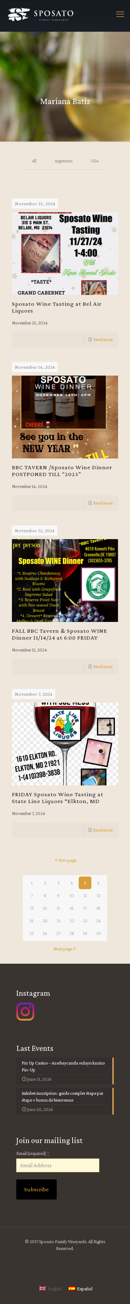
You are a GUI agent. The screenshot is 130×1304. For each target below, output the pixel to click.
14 (45, 908)
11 (85, 895)
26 (45, 933)
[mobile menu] (120, 14)
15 (58, 908)
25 (32, 933)
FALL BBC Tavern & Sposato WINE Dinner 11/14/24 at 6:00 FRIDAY (59, 634)
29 (85, 933)
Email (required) (32, 1153)
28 (71, 933)
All (34, 160)
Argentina (64, 160)
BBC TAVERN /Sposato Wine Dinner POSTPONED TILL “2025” (62, 471)
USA (95, 160)
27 (58, 933)
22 (72, 920)
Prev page (67, 860)
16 (72, 908)
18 (98, 908)
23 (85, 920)
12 (98, 895)
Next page (62, 948)
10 (72, 895)
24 (98, 920)
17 (85, 908)
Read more (103, 339)
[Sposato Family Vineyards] (40, 16)
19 (32, 920)
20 (45, 920)
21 (58, 920)
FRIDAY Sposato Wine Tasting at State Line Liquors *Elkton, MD (57, 798)
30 (98, 933)
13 (32, 908)
